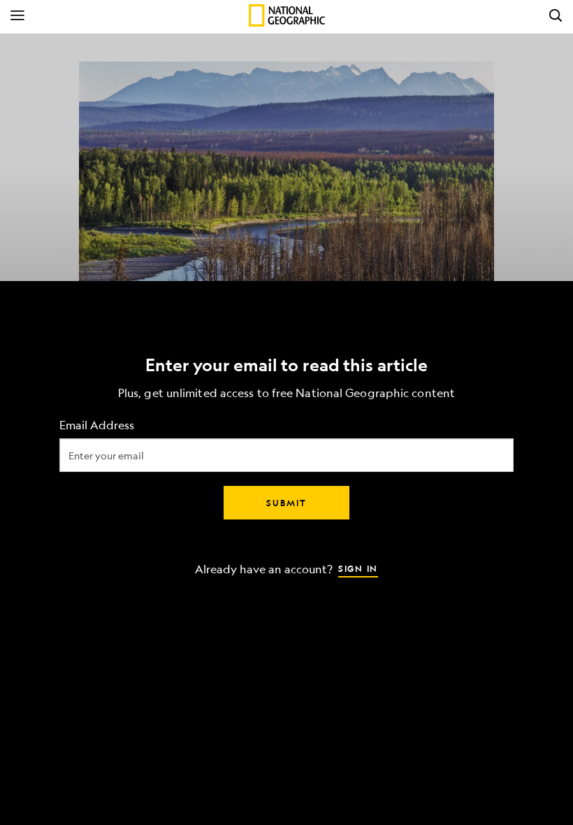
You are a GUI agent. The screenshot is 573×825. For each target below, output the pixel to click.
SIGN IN (358, 568)
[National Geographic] (287, 15)
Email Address (96, 425)
